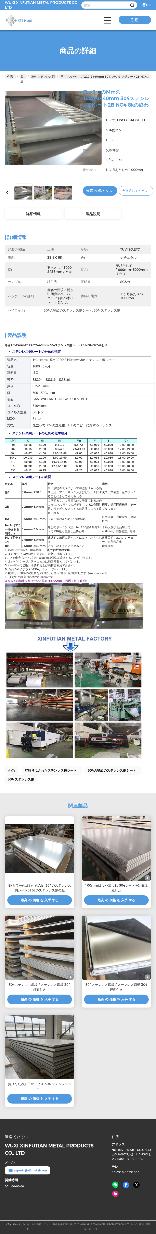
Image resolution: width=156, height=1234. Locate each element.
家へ (9, 77)
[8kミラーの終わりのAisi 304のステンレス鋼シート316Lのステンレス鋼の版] (39, 848)
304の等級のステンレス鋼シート (112, 770)
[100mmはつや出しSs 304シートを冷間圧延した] (116, 848)
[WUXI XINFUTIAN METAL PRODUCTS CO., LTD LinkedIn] (115, 1193)
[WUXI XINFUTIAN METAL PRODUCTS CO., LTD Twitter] (136, 1185)
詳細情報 (33, 214)
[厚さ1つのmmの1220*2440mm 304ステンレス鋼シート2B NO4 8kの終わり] (53, 132)
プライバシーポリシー (15, 1227)
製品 (22, 77)
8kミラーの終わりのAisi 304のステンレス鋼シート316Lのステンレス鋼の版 (39, 888)
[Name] (132, 5)
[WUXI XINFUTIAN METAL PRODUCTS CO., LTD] (27, 20)
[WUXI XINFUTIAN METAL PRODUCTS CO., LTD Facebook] (126, 1185)
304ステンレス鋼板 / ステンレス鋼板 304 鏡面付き (39, 987)
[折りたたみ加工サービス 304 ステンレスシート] (39, 1047)
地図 (28, 1227)
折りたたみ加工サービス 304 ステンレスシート (39, 1086)
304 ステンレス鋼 (43, 76)
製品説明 (93, 214)
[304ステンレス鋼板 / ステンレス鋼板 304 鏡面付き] (39, 947)
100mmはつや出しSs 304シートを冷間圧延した (116, 888)
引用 (135, 20)
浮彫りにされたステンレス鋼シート (51, 770)
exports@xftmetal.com (30, 1170)
